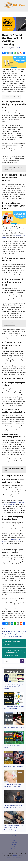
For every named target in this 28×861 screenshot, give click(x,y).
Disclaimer (14, 844)
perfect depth (15, 225)
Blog (5, 629)
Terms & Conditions (14, 851)
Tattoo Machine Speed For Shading (12, 643)
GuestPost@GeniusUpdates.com (14, 857)
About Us (14, 836)
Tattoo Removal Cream (15, 636)
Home (14, 846)
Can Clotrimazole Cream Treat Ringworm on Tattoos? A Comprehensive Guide (13, 652)
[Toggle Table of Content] (17, 97)
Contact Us (14, 842)
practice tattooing (10, 634)
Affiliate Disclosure (14, 838)
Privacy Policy (14, 848)
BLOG (14, 840)
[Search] (22, 661)
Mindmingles (15, 855)
